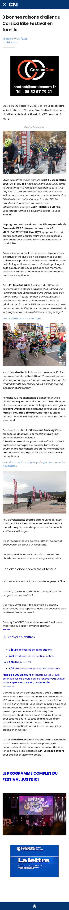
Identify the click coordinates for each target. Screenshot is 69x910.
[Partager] (34, 906)
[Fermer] (4, 4)
